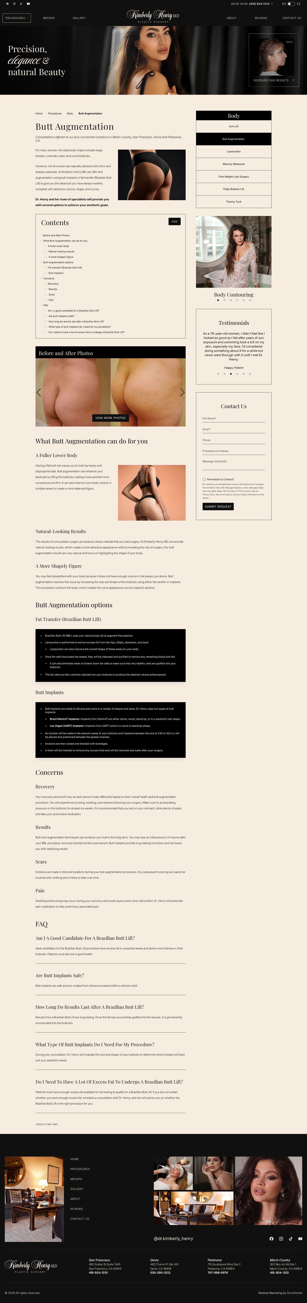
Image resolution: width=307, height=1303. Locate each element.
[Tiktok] (21, 4)
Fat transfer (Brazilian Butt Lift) (63, 267)
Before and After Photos (55, 235)
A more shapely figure (58, 256)
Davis (154, 1260)
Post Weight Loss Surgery (234, 176)
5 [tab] (243, 300)
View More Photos (110, 417)
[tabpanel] (234, 257)
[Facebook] (7, 4)
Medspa (76, 1179)
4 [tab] (237, 300)
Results (50, 289)
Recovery (51, 283)
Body (70, 113)
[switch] (291, 4)
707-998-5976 (218, 1272)
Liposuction (234, 151)
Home (39, 113)
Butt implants (53, 273)
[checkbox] (218, 479)
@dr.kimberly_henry (173, 1238)
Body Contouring (233, 294)
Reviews (76, 1209)
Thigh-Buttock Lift (234, 189)
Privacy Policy (209, 494)
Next (182, 392)
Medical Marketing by (272, 1293)
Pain (49, 299)
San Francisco (99, 1260)
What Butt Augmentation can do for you (64, 240)
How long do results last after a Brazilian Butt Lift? (74, 321)
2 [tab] (224, 300)
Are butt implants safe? (59, 316)
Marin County (280, 1260)
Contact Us (79, 1219)
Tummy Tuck (233, 201)
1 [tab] (218, 300)
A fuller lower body (56, 246)
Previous (38, 392)
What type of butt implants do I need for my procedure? (77, 326)
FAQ (44, 305)
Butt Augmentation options (57, 262)
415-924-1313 (98, 1272)
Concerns (47, 278)
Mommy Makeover (234, 164)
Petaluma (215, 1260)
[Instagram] (14, 4)
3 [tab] (231, 300)
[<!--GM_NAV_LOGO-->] (156, 16)
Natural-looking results (59, 251)
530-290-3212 (160, 1272)
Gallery (76, 1189)
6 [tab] (250, 300)
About (75, 1199)
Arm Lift (233, 126)
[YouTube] (28, 4)
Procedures (55, 113)
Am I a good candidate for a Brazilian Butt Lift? (71, 310)
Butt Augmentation (234, 139)
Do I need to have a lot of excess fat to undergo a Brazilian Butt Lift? (84, 332)
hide (174, 221)
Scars (49, 294)
